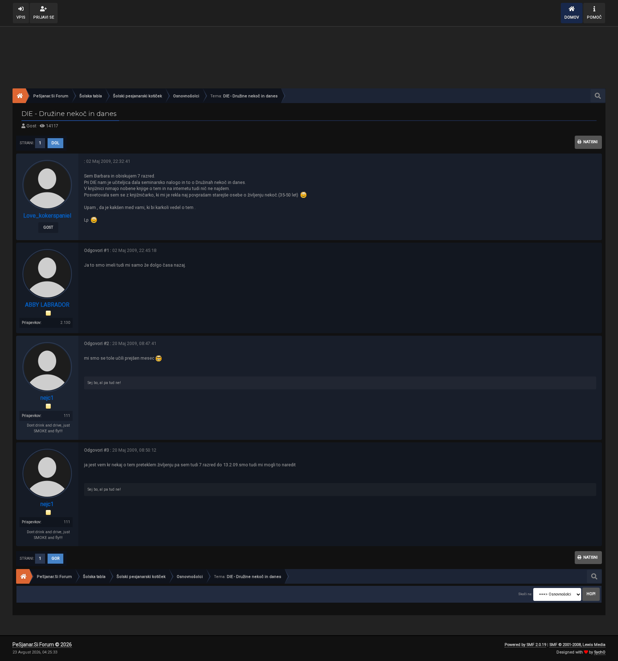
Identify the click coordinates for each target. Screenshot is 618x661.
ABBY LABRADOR (47, 304)
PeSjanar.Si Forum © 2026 (42, 644)
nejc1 (47, 397)
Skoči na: (525, 594)
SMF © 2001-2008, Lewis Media (577, 644)
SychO (599, 652)
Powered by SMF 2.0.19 (525, 644)
